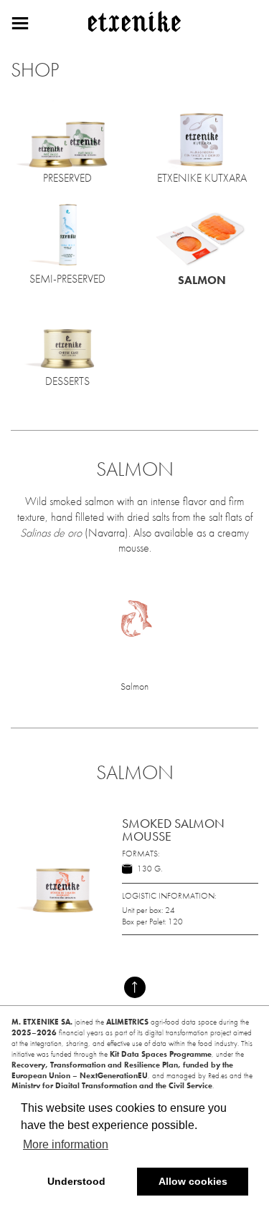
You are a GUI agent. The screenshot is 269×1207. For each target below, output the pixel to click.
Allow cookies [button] (193, 1181)
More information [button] (65, 1144)
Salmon (134, 686)
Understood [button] (76, 1181)
